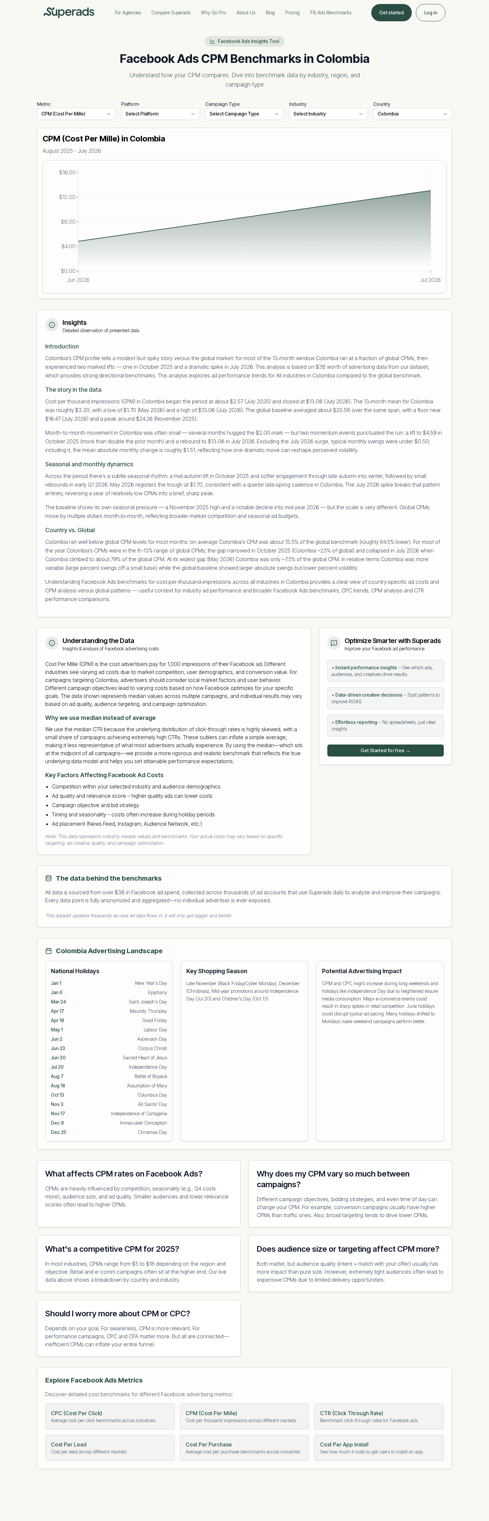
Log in (430, 12)
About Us (246, 12)
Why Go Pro (213, 12)
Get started (391, 12)
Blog (270, 12)
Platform (130, 104)
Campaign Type (222, 104)
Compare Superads (170, 12)
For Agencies (128, 12)
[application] (244, 227)
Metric (44, 104)
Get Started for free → (386, 750)
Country (381, 104)
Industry (297, 104)
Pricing (292, 12)
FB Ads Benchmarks (330, 12)
